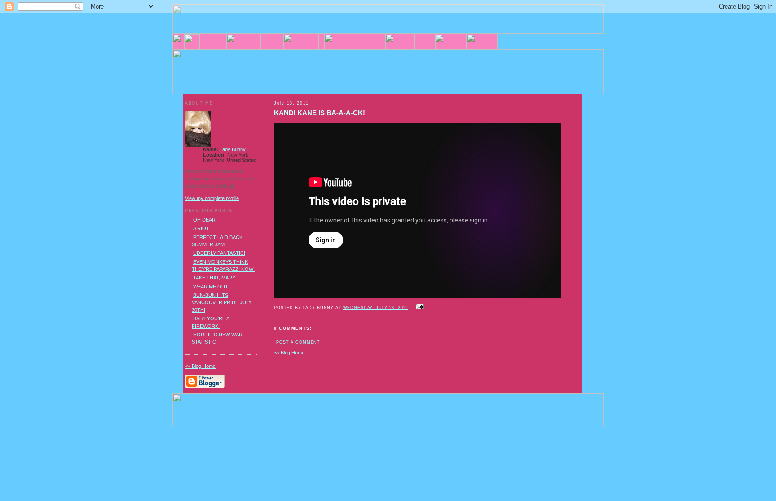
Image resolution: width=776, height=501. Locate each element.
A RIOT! (202, 228)
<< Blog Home (289, 352)
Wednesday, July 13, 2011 (375, 307)
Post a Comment (298, 342)
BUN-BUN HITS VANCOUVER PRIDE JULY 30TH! (221, 302)
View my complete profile (212, 198)
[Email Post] (418, 307)
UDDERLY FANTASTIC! (219, 253)
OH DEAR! (205, 219)
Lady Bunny (233, 149)
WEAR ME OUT (210, 286)
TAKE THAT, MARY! (215, 277)
